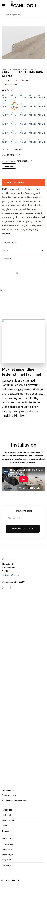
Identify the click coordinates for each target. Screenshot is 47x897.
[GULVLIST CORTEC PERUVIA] (41, 106)
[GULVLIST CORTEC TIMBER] (5, 132)
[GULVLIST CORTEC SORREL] (41, 124)
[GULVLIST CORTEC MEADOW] (23, 132)
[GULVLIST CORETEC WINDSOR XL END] (41, 97)
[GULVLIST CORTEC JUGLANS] (14, 124)
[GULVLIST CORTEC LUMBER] (32, 132)
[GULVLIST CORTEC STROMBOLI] (32, 115)
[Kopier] (19, 154)
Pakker (7, 259)
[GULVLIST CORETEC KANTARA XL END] (14, 106)
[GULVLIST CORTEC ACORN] (32, 141)
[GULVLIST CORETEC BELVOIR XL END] (14, 97)
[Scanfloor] (23, 4)
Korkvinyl (6, 69)
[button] (3, 4)
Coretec (16, 69)
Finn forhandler (21, 528)
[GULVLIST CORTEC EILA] (5, 115)
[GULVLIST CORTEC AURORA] (32, 124)
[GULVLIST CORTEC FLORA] (23, 115)
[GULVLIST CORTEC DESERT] (23, 141)
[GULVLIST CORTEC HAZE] (5, 141)
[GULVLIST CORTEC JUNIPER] (14, 115)
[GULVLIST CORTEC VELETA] (41, 115)
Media (7, 250)
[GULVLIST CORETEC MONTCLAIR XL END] (5, 106)
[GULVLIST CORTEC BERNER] (23, 124)
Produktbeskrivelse (14, 182)
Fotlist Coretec (29, 69)
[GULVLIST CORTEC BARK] (41, 141)
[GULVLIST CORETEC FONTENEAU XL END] (23, 97)
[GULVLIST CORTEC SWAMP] (14, 132)
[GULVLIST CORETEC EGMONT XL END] (5, 97)
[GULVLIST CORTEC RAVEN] (23, 106)
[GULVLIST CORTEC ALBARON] (5, 124)
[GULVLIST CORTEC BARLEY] (32, 106)
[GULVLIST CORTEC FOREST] (14, 141)
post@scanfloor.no (10, 575)
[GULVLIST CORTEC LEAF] (41, 132)
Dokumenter (10, 242)
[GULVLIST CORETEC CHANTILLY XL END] (32, 97)
